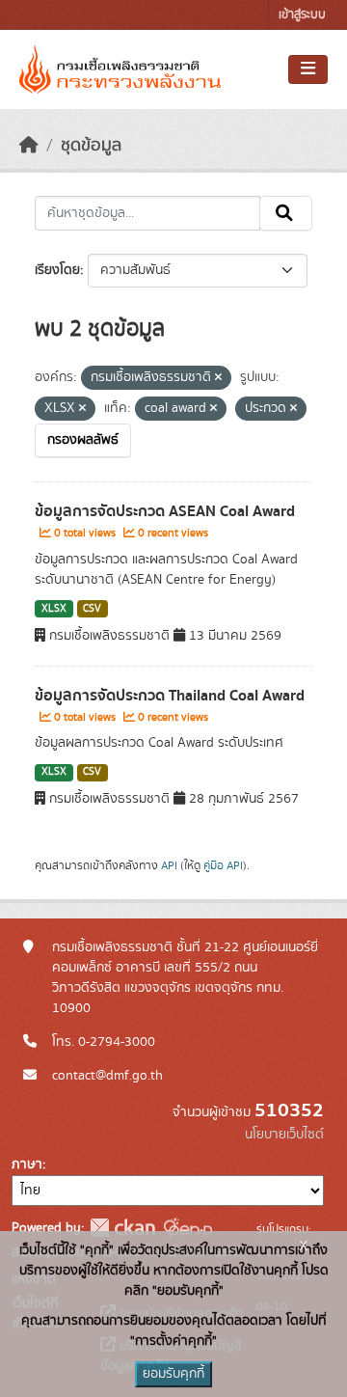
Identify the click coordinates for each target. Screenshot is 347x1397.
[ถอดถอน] (218, 378)
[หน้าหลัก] (29, 145)
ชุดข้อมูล (91, 145)
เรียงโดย (57, 270)
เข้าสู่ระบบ (302, 15)
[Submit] (285, 213)
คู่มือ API (223, 865)
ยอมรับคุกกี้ (173, 1373)
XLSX (54, 608)
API (169, 865)
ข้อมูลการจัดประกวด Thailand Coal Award (170, 695)
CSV (92, 608)
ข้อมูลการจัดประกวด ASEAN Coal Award (165, 511)
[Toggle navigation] (308, 69)
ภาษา (27, 1164)
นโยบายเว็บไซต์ (284, 1134)
